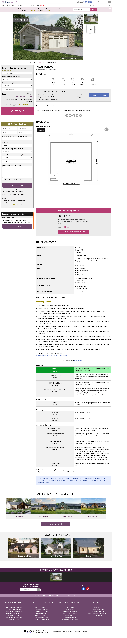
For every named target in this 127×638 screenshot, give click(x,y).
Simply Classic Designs (70, 613)
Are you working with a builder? (12, 149)
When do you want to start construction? (15, 136)
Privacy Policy (46, 10)
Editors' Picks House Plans (41, 607)
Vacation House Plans (42, 620)
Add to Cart (17, 111)
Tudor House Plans (14, 620)
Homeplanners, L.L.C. (70, 609)
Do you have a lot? (8, 142)
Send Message (17, 185)
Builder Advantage (98, 609)
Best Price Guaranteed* (24, 96)
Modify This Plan (99, 95)
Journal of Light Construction (97, 613)
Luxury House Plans (42, 613)
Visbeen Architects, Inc (70, 618)
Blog (57, 595)
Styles (43, 595)
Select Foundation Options (11, 77)
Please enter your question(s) (12, 165)
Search (37, 595)
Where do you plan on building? (13, 155)
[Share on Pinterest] (80, 115)
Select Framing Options (10, 83)
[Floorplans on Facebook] (83, 588)
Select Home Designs (70, 611)
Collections (50, 595)
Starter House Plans (41, 618)
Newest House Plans (42, 615)
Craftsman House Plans (51, 69)
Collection (19, 5)
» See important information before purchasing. (51, 355)
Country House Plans (14, 609)
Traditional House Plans (14, 618)
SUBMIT (93, 10)
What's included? (6, 70)
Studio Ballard (69, 615)
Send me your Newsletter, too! (14, 179)
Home (38, 69)
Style (11, 5)
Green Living (70, 607)
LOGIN (105, 5)
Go (109, 2)
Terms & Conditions (34, 10)
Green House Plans (42, 611)
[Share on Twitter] (77, 115)
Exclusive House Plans (42, 609)
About (68, 595)
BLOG (37, 5)
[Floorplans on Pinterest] (88, 588)
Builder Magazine (98, 611)
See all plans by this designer (56, 524)
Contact (74, 595)
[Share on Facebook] (73, 115)
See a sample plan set (43, 302)
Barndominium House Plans (14, 607)
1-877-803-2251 (24, 105)
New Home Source (98, 607)
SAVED (93, 5)
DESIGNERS (29, 5)
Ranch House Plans (14, 615)
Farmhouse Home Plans (14, 613)
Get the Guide (17, 226)
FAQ (62, 595)
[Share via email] (66, 115)
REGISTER (99, 5)
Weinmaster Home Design (69, 620)
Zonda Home (98, 615)
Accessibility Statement (81, 631)
